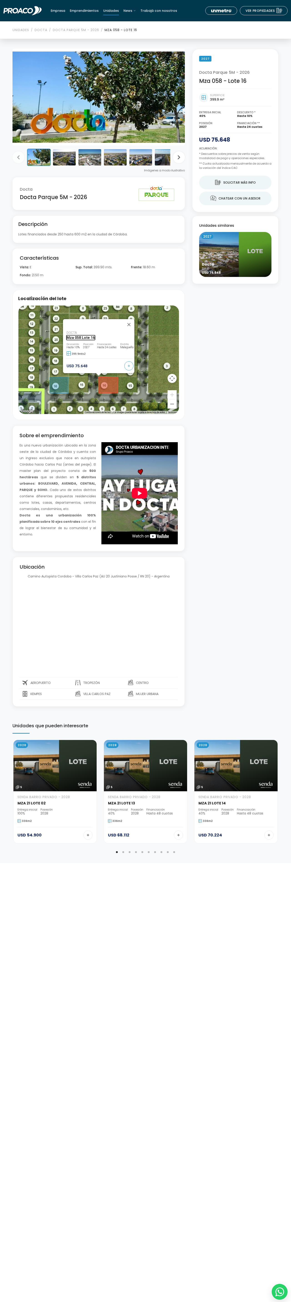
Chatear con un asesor (235, 198)
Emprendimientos (84, 10)
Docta (41, 30)
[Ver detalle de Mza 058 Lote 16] (128, 365)
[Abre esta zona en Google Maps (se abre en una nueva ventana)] (27, 411)
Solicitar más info (235, 182)
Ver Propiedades (264, 10)
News (127, 10)
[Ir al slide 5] (142, 852)
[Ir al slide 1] (117, 852)
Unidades (111, 10)
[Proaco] (22, 11)
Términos (173, 412)
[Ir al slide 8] (161, 852)
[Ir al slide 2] (123, 852)
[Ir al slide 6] (149, 852)
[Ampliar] (172, 394)
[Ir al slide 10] (174, 852)
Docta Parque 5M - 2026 (76, 30)
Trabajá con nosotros (158, 10)
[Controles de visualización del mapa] (172, 378)
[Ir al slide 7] (155, 852)
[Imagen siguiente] (179, 157)
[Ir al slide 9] (168, 852)
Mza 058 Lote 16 (81, 337)
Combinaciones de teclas (98, 412)
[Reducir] (172, 404)
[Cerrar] (128, 324)
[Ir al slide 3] (129, 852)
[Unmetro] (221, 11)
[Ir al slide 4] (136, 852)
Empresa (58, 10)
